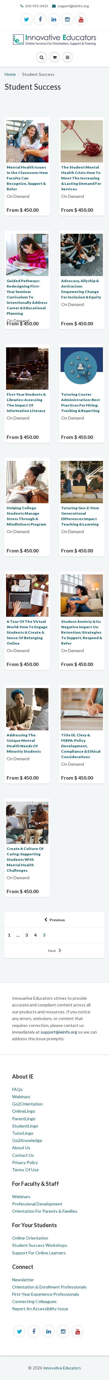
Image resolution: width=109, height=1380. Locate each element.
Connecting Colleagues (34, 1301)
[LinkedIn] (54, 19)
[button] (67, 57)
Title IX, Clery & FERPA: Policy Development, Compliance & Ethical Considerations (81, 746)
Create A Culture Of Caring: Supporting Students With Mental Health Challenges (25, 859)
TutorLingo (22, 1133)
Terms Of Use (25, 1169)
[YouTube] (81, 19)
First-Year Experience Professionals (45, 1294)
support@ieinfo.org (59, 1031)
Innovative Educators (62, 1368)
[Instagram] (67, 19)
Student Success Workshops (39, 1245)
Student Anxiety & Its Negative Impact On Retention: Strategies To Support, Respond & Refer (81, 632)
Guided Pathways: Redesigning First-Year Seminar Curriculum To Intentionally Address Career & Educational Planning (27, 297)
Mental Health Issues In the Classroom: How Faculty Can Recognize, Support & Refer (27, 178)
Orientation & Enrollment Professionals (49, 1286)
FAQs (17, 1089)
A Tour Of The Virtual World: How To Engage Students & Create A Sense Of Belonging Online (27, 632)
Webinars (21, 1096)
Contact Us (23, 1155)
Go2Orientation (27, 1103)
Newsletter (23, 1279)
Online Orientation (30, 1237)
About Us (21, 1147)
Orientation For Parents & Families (44, 1211)
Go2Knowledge (27, 1140)
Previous (57, 920)
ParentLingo (23, 1118)
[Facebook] (40, 19)
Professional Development (37, 1203)
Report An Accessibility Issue (40, 1308)
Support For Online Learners (39, 1252)
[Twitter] (27, 19)
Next (52, 950)
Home (10, 74)
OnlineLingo (23, 1111)
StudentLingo (25, 1125)
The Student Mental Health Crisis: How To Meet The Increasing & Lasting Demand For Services (81, 178)
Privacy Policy (25, 1162)
